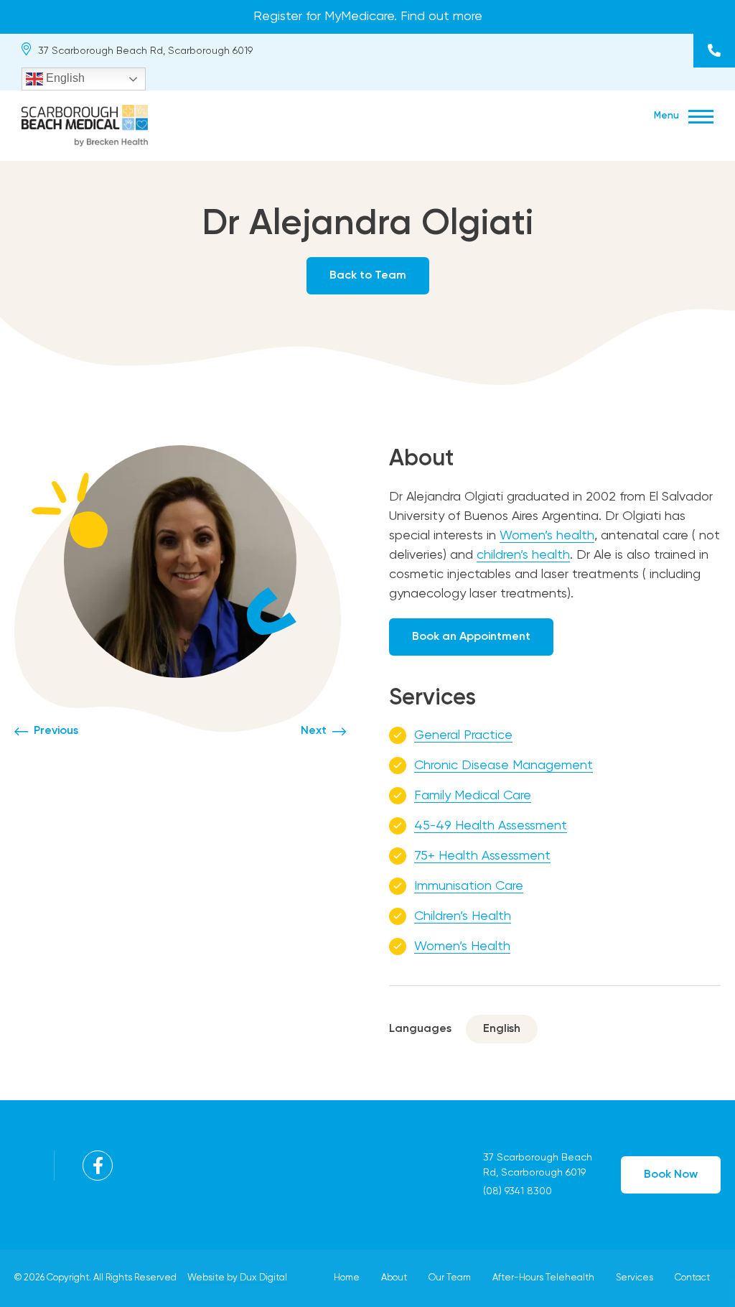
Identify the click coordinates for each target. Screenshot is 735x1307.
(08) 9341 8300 (714, 51)
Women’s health (547, 535)
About (394, 1278)
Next (314, 731)
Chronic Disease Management (503, 765)
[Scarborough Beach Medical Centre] (85, 123)
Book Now (671, 1175)
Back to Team (367, 276)
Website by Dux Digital (237, 1278)
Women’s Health (462, 946)
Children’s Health (462, 916)
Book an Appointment (471, 637)
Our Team (450, 1278)
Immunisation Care (468, 886)
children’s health (523, 555)
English (64, 78)
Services (634, 1278)
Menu (667, 116)
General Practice (463, 735)
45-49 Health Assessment (490, 825)
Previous (56, 731)
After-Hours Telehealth (543, 1278)
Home (347, 1278)
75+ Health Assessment (482, 856)
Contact (692, 1278)
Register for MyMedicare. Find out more (367, 16)
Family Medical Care (472, 795)
